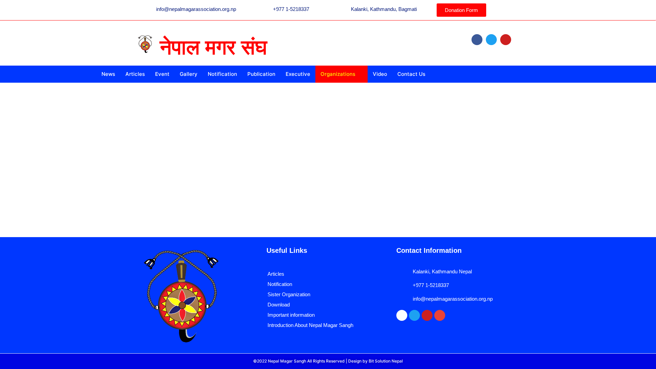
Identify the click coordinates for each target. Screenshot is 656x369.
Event (162, 74)
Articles (135, 74)
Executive (298, 74)
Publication (261, 74)
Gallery (188, 74)
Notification (222, 74)
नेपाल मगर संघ (213, 47)
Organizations (337, 74)
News (108, 74)
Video (380, 74)
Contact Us (411, 74)
